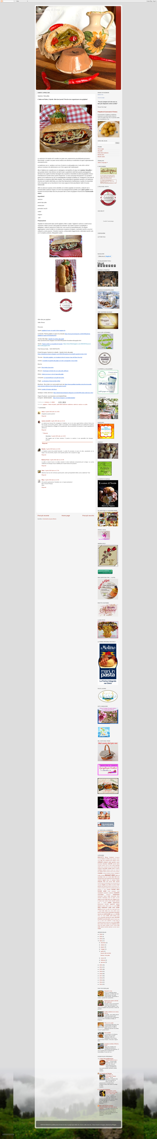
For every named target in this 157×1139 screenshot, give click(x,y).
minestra (100, 897)
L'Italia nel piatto (52, 404)
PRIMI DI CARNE (105, 858)
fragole (103, 884)
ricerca (114, 914)
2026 (101, 934)
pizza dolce (110, 910)
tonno (115, 922)
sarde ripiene (113, 915)
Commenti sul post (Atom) (49, 519)
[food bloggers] (106, 826)
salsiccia (75, 404)
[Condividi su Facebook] (63, 402)
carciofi (110, 863)
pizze (115, 910)
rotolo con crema (101, 915)
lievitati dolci (115, 889)
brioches (105, 863)
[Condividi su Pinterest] (65, 402)
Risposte (45, 433)
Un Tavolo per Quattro (105, 1073)
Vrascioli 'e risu (108, 991)
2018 (101, 973)
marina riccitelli (46, 421)
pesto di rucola (112, 905)
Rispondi (44, 416)
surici (105, 920)
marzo (102, 958)
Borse (106, 857)
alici (101, 860)
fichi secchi (116, 881)
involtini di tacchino (114, 887)
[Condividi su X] (62, 402)
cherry (102, 867)
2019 (101, 971)
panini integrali (112, 900)
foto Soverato (114, 883)
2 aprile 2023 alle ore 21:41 (58, 421)
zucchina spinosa (108, 927)
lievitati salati (102, 891)
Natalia (43, 449)
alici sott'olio (113, 860)
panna (117, 900)
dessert (108, 875)
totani (110, 923)
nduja (99, 899)
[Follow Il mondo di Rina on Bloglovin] (105, 257)
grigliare (45, 404)
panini (106, 900)
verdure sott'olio (113, 925)
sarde (107, 915)
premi (102, 914)
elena (43, 411)
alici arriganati (106, 860)
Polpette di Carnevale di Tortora (107, 112)
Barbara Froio (45, 459)
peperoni (112, 904)
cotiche (101, 871)
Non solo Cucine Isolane (106, 1105)
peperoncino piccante (103, 904)
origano (115, 899)
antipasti (100, 862)
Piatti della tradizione (103, 152)
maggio (103, 949)
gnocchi (106, 886)
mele (109, 896)
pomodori (111, 912)
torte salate (106, 923)
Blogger (114, 1124)
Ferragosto (117, 857)
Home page (66, 515)
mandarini (100, 892)
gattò (103, 886)
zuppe (99, 928)
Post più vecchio (88, 515)
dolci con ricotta (107, 877)
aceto (99, 860)
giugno (103, 947)
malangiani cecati (115, 891)
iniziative (99, 887)
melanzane (116, 894)
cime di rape (116, 867)
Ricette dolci (101, 154)
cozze (104, 871)
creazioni (108, 871)
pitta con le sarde (111, 909)
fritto (107, 884)
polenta (107, 912)
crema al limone (116, 871)
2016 (101, 978)
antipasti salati (107, 862)
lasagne (108, 889)
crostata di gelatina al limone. (108, 873)
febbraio (103, 960)
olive (111, 899)
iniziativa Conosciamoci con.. (113, 886)
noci (106, 899)
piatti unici (112, 907)
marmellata (101, 894)
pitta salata (104, 910)
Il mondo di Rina (49, 9)
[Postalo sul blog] (60, 402)
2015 (101, 980)
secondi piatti (106, 919)
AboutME (100, 150)
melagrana (108, 894)
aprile (102, 951)
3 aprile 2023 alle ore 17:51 (52, 470)
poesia (118, 910)
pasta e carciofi (102, 902)
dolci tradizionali (108, 878)
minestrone (104, 897)
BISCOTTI (101, 857)
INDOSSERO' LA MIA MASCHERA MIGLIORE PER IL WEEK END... (111, 1092)
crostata (100, 873)
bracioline (100, 863)
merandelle (113, 896)
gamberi (99, 886)
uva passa (102, 925)
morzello (117, 897)
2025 (101, 936)
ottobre (103, 945)
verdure (107, 925)
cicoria (112, 867)
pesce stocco (105, 905)
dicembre (103, 942)
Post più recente (43, 515)
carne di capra (108, 865)
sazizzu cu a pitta (82, 404)
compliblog (117, 868)
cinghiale (100, 868)
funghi (118, 884)
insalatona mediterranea (106, 887)
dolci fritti (114, 877)
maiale (109, 891)
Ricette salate (101, 156)
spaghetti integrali (113, 919)
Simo (43, 470)
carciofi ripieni (116, 863)
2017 (101, 975)
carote (99, 867)
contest (104, 870)
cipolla (109, 868)
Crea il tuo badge (101, 97)
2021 (101, 967)
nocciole (103, 899)
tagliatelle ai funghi (111, 920)
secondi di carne (110, 917)
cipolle (113, 868)
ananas (117, 860)
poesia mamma (101, 912)
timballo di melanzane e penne (108, 922)
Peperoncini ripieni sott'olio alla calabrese (111, 1001)
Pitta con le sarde (108, 1023)
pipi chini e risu (104, 909)
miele (118, 896)
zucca (102, 927)
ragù (111, 914)
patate (109, 902)
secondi (103, 917)
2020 (101, 969)
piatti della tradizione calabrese (65, 404)
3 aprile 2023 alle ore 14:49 (57, 459)
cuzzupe (103, 875)
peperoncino (116, 902)
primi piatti (107, 914)
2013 (101, 984)
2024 (101, 938)
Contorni (111, 857)
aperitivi (114, 862)
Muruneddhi (107, 1032)
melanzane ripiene (102, 896)
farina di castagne (111, 880)
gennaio (103, 962)
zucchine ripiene (116, 926)
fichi (104, 881)
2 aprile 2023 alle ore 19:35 (52, 411)
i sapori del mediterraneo (106, 1058)
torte (118, 922)
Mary (43, 479)
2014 (101, 982)
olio (109, 899)
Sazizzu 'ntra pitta (105, 955)
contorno (108, 870)
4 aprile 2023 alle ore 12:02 (52, 479)
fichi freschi (109, 881)
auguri (118, 862)
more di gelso (111, 897)
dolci (113, 875)
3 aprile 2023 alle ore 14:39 (58, 436)
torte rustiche (101, 923)
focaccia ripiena (101, 883)
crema (111, 871)
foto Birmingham (107, 883)
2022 (101, 965)
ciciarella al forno (107, 867)
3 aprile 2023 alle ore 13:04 (53, 449)
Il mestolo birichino (104, 1089)
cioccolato (104, 868)
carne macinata (115, 865)
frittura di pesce (112, 884)
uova (99, 925)
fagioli (104, 880)
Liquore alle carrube (105, 953)
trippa (118, 923)
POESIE (99, 858)
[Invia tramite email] (59, 402)
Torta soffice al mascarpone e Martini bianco (111, 1076)
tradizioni (114, 923)
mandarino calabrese (108, 892)
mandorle (116, 892)
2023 (101, 940)
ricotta (117, 914)
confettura (100, 870)
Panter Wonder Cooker (114, 858)
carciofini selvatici (101, 865)
